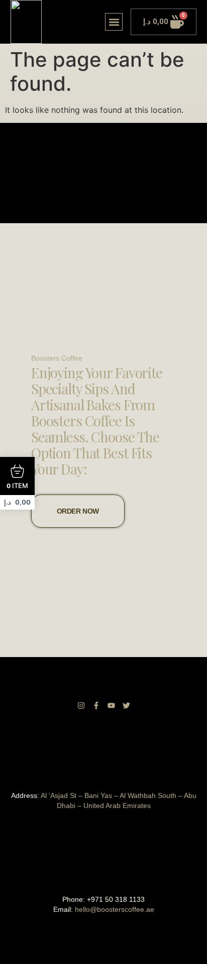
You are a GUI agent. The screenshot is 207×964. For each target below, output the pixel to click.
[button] (114, 22)
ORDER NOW (78, 511)
